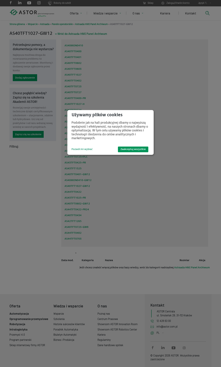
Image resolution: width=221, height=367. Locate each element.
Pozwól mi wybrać (82, 149)
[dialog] (110, 132)
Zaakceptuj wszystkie (133, 149)
